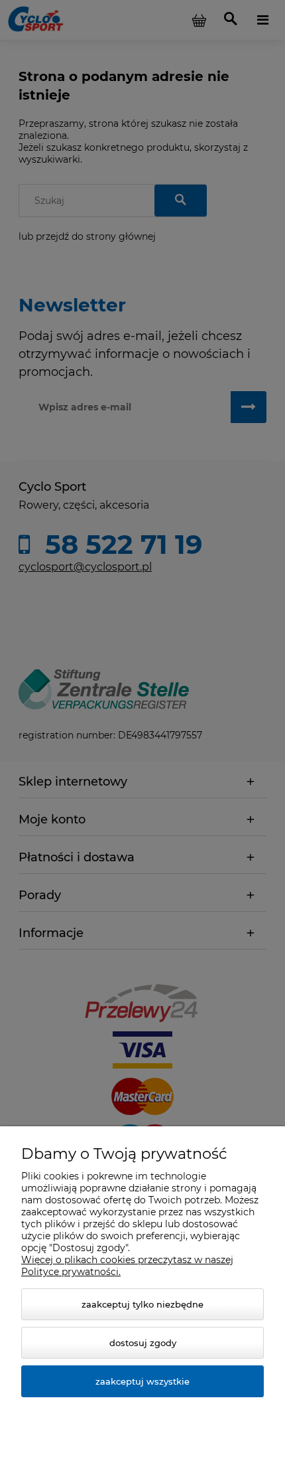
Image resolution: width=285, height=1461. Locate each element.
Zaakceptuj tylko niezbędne (142, 1304)
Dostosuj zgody (142, 1342)
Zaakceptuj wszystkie (142, 1381)
